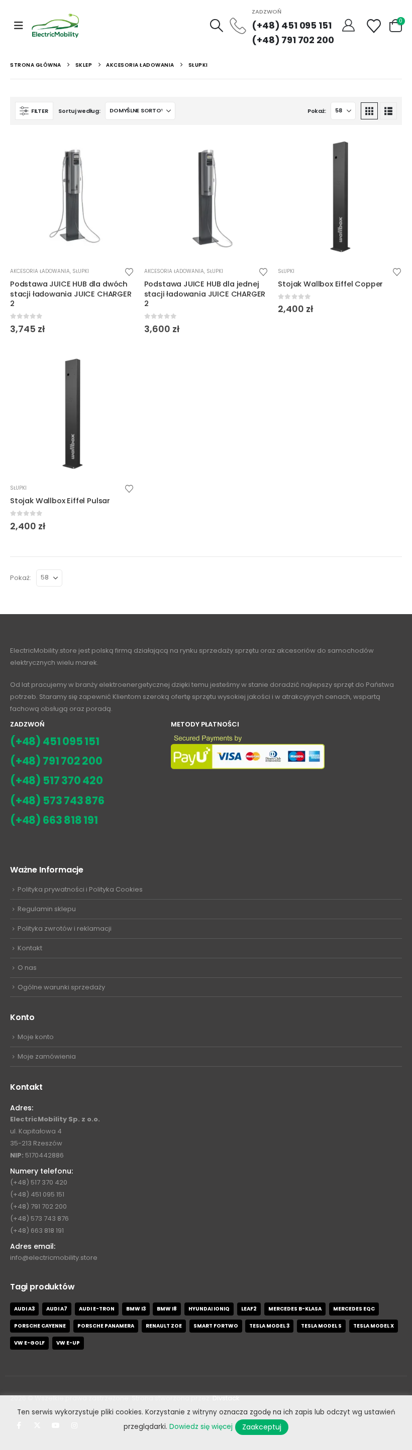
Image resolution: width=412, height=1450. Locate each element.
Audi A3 (24, 1309)
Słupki (80, 271)
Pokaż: (316, 111)
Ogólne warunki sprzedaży (61, 987)
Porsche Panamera (105, 1326)
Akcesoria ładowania (40, 271)
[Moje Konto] (349, 25)
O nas (27, 967)
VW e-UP (68, 1343)
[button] (18, 26)
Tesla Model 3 (269, 1326)
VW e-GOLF (29, 1343)
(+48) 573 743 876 (57, 800)
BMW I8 (167, 1309)
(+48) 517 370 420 (56, 780)
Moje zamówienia (47, 1056)
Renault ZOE (164, 1326)
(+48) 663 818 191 (54, 820)
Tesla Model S (321, 1326)
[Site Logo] (55, 25)
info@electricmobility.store (53, 1257)
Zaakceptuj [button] (261, 1427)
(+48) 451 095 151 (291, 25)
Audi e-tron (97, 1309)
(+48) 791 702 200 (293, 40)
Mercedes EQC (354, 1309)
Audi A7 (56, 1309)
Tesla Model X (373, 1326)
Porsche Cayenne (40, 1326)
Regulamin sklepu (47, 909)
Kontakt (30, 948)
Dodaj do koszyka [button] (118, 151)
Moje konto (36, 1037)
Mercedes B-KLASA (295, 1309)
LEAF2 (249, 1309)
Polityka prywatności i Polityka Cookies (80, 889)
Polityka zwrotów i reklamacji (65, 928)
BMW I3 (136, 1309)
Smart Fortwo (215, 1326)
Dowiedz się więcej (201, 1426)
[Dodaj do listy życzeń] (129, 271)
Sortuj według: (79, 111)
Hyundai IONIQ (209, 1309)
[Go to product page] (72, 197)
